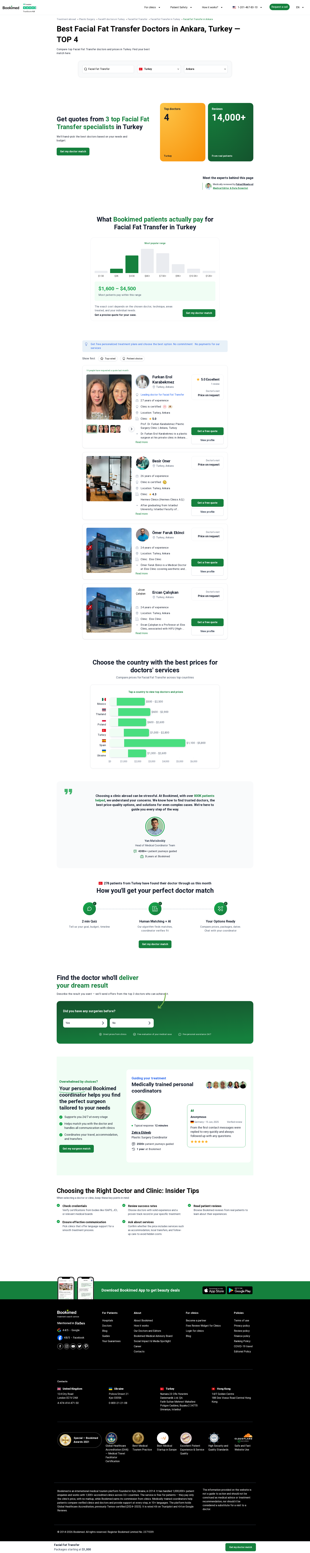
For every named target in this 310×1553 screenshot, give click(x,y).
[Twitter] (79, 1346)
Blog (104, 1330)
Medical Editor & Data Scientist (230, 188)
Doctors (107, 1325)
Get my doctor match (240, 1547)
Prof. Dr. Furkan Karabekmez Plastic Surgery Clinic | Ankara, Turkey (162, 426)
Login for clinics (195, 1330)
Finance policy (242, 1336)
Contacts (139, 1351)
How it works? (210, 7)
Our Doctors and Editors (147, 1330)
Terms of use (241, 1320)
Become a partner (196, 1320)
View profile (207, 440)
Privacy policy (242, 1325)
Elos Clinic (155, 559)
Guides (106, 1336)
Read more (141, 442)
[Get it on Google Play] (240, 1290)
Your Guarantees (111, 1341)
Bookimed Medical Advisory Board (153, 1336)
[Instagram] (66, 1346)
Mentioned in (65, 1323)
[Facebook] (60, 1346)
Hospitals (107, 1320)
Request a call (279, 6)
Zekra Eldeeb (141, 1132)
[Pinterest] (86, 1346)
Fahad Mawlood (244, 184)
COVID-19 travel (243, 1346)
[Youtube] (73, 1346)
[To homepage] (11, 7)
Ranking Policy (242, 1341)
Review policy (242, 1330)
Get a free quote (207, 431)
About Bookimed (143, 1320)
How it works (141, 1325)
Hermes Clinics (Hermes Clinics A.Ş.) (162, 499)
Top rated (110, 358)
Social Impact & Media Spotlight (152, 1341)
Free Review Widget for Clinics (203, 1325)
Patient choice (134, 358)
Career (137, 1346)
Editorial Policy (242, 1351)
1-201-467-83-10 (248, 7)
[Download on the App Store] (214, 1290)
